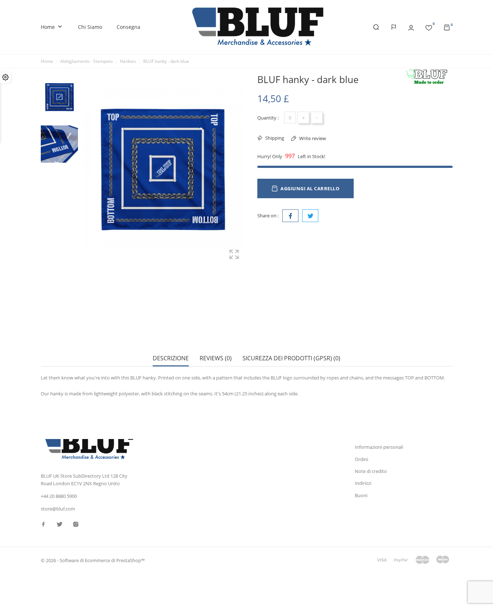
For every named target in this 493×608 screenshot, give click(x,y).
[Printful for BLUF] (429, 77)
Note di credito (371, 471)
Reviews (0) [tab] (216, 358)
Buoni (361, 495)
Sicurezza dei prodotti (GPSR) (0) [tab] (291, 358)
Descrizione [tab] (171, 358)
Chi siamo (90, 26)
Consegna (128, 26)
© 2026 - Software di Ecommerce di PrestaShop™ (93, 560)
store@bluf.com (58, 508)
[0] (429, 26)
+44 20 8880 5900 (59, 496)
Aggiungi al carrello (309, 188)
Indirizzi (363, 483)
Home (52, 26)
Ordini (361, 459)
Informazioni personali (379, 447)
